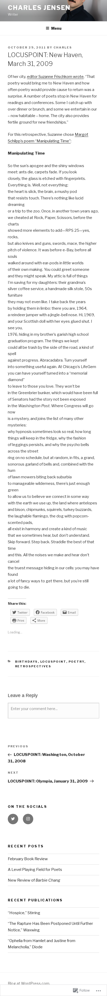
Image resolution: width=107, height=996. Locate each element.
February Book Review (28, 859)
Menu (56, 28)
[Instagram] (28, 819)
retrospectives (33, 666)
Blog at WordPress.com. (29, 983)
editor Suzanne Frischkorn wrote (55, 76)
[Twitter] (13, 819)
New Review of (34, 880)
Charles (63, 47)
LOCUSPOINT (53, 661)
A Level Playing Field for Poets (35, 869)
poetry (76, 661)
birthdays (26, 661)
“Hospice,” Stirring (24, 913)
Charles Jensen (39, 7)
